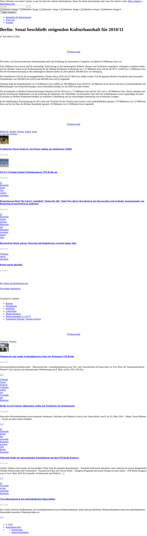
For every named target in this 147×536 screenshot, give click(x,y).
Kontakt (9, 22)
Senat (34, 131)
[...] (1, 374)
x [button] (142, 1)
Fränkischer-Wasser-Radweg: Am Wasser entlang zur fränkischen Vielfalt (36, 149)
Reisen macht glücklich (11, 264)
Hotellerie (10, 308)
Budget (13, 131)
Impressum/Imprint (20, 532)
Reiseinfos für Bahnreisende (18, 17)
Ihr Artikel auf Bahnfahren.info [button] (14, 283)
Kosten (20, 131)
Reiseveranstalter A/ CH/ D (18, 316)
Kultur (28, 131)
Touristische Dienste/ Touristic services (23, 319)
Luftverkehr (11, 311)
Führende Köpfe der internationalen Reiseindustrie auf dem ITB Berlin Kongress (39, 457)
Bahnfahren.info (7, 4)
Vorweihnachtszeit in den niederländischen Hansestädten (27, 499)
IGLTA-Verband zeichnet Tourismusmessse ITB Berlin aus (28, 172)
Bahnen (9, 303)
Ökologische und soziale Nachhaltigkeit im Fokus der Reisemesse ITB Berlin (37, 356)
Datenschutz (17, 530)
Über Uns (10, 20)
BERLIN (4, 131)
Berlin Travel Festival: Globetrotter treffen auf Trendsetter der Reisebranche (37, 406)
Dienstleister (11, 306)
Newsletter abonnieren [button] (10, 288)
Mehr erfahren (134, 1)
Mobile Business (13, 314)
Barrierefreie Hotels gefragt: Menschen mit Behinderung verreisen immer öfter (38, 243)
